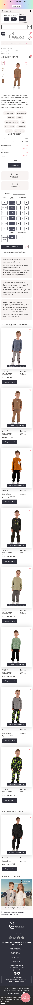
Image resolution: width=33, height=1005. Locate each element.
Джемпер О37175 (8, 795)
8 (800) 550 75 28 (22, 14)
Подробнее (9, 382)
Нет (14, 19)
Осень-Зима (25, 148)
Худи (23, 122)
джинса (19, 117)
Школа (21, 43)
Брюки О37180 (7, 437)
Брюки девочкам (19, 131)
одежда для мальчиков (12, 122)
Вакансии (26, 990)
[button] (13, 88)
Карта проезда (14, 981)
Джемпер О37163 (8, 864)
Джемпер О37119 (8, 676)
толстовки (8, 131)
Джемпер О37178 (8, 497)
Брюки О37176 (7, 736)
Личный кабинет (30, 11)
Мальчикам (5, 43)
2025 (27, 152)
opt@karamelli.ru (14, 316)
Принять (2, 1003)
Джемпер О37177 (8, 616)
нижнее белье (21, 126)
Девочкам (13, 43)
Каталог (3, 33)
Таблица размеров (16, 933)
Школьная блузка (9, 126)
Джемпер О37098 (9, 556)
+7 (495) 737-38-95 (16, 965)
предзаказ (11, 117)
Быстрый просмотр (16, 366)
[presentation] (5, 894)
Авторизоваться (12, 247)
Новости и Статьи (10, 876)
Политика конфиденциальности (13, 990)
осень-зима (26, 155)
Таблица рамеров (19, 194)
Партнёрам (24, 22)
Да (6, 19)
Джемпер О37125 (8, 377)
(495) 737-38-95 (17, 312)
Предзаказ (28, 43)
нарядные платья (8, 113)
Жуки (27, 145)
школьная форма (21, 113)
